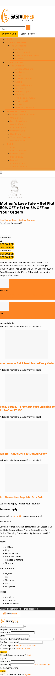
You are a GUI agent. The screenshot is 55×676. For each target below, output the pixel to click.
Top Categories (16, 42)
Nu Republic (21, 88)
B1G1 (9, 39)
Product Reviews (18, 150)
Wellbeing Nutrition (24, 107)
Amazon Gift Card (19, 166)
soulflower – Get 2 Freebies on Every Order (27, 363)
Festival (14, 160)
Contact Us (10, 600)
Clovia (8, 583)
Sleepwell (10, 586)
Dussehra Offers (18, 121)
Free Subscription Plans (27, 55)
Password (15, 638)
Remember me (10, 667)
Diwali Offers (16, 124)
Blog (10, 144)
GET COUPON (7, 244)
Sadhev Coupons (27, 220)
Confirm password (9, 642)
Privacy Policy (12, 603)
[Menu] (1, 172)
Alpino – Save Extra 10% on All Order (23, 454)
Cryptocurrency (18, 163)
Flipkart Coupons (23, 78)
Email (2, 635)
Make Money (16, 156)
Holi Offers (15, 134)
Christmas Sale (17, 130)
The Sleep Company (25, 97)
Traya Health (21, 101)
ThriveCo (19, 104)
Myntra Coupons (23, 85)
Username (5, 632)
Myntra (8, 573)
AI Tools (19, 49)
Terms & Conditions (26, 645)
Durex (18, 75)
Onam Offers (16, 117)
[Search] (28, 27)
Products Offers (13, 556)
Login (3, 671)
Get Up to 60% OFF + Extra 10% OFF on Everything (22, 296)
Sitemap (9, 563)
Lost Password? (42, 664)
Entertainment (22, 52)
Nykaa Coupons (23, 91)
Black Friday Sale (18, 127)
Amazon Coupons (24, 68)
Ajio (7, 576)
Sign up (3, 652)
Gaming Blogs (17, 153)
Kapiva (18, 81)
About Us (9, 597)
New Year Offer (18, 140)
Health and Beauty (9, 220)
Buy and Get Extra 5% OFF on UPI (19, 317)
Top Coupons (15, 62)
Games (19, 58)
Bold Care (20, 72)
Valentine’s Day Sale (20, 137)
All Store (9, 547)
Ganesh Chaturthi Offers (22, 114)
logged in (17, 516)
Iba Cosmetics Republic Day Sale (21, 497)
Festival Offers (16, 111)
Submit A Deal (9, 33)
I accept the (19, 645)
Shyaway (19, 94)
